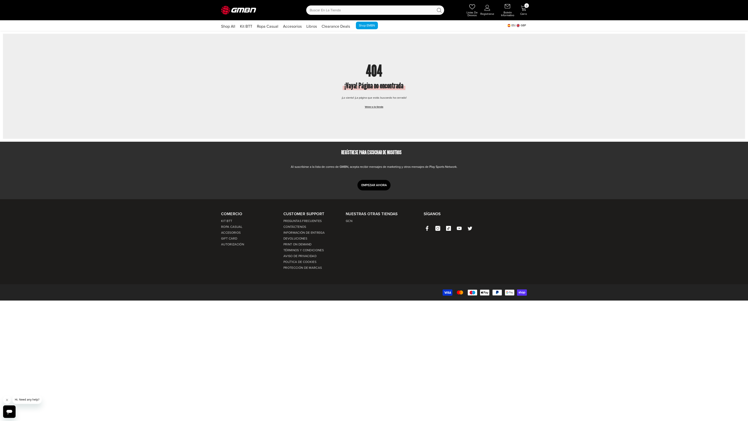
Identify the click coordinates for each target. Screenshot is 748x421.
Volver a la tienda (374, 107)
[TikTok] (448, 228)
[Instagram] (437, 228)
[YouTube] (459, 228)
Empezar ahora (374, 185)
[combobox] (370, 10)
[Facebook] (427, 228)
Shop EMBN (367, 25)
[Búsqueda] (375, 10)
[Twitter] (470, 228)
